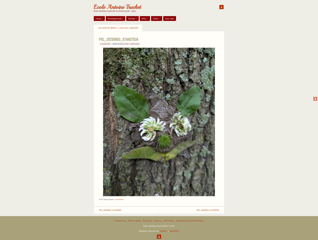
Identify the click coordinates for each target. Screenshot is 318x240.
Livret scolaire (168, 221)
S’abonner (157, 221)
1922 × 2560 (129, 44)
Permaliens (119, 199)
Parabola (163, 231)
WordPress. (174, 231)
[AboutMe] (315, 99)
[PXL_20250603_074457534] (159, 122)
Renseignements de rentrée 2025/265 (189, 221)
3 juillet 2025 (105, 44)
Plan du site (147, 221)
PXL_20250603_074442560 (110, 210)
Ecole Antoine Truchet (117, 7)
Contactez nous (120, 221)
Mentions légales (134, 221)
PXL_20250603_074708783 (208, 210)
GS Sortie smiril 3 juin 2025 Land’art (118, 28)
